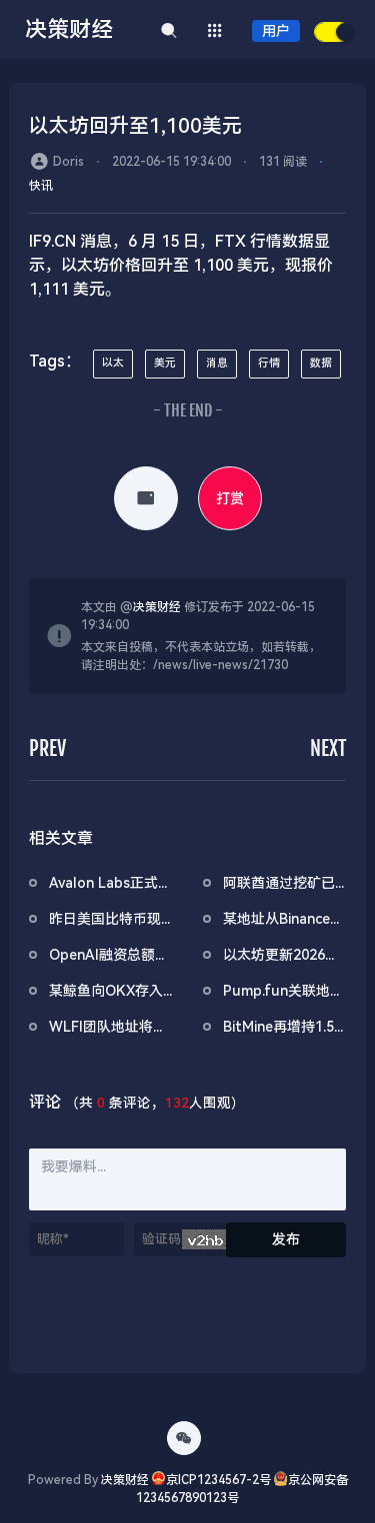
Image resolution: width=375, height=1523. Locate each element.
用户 (276, 31)
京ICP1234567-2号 (218, 1480)
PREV (47, 748)
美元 (165, 363)
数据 (321, 363)
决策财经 (157, 607)
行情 (269, 363)
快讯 (41, 186)
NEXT (328, 748)
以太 (113, 363)
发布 (286, 1239)
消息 (217, 363)
